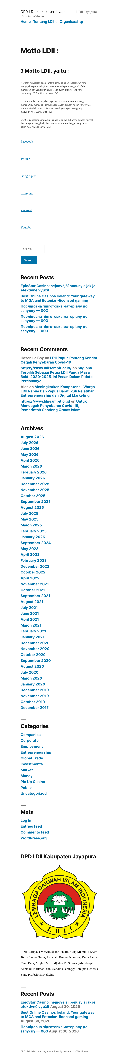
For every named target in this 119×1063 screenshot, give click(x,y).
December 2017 (35, 707)
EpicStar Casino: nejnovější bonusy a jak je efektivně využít (58, 288)
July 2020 (29, 672)
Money (27, 776)
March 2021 (31, 625)
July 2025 (29, 513)
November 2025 (35, 490)
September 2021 (35, 596)
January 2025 (33, 537)
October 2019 (33, 702)
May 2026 (29, 454)
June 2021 (30, 613)
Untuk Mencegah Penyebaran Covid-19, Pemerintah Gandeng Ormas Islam (54, 405)
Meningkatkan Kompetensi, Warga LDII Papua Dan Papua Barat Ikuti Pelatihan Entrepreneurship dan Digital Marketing (58, 391)
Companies (31, 734)
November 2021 (35, 584)
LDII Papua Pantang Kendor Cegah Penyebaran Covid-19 (59, 360)
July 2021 (29, 607)
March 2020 (31, 678)
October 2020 (33, 654)
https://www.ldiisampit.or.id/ (46, 368)
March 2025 (31, 525)
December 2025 (35, 484)
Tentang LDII (43, 21)
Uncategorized (34, 793)
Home (26, 21)
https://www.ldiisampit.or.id (45, 401)
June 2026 (30, 448)
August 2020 (32, 666)
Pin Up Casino (33, 782)
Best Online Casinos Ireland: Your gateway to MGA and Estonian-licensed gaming (58, 298)
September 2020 (36, 660)
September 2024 (36, 543)
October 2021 (33, 590)
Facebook (27, 141)
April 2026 (30, 460)
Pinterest (26, 210)
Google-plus (28, 176)
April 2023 (30, 554)
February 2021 (33, 631)
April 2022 (30, 578)
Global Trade (32, 758)
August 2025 (32, 507)
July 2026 (29, 442)
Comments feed (35, 832)
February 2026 (34, 472)
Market (27, 770)
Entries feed (31, 826)
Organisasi (69, 21)
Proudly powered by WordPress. (71, 1051)
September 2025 (36, 501)
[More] (82, 22)
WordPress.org (34, 838)
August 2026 (32, 437)
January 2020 (33, 684)
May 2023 (29, 549)
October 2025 (33, 496)
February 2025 (34, 531)
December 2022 (35, 566)
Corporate (30, 740)
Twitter (25, 159)
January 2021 (32, 637)
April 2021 (30, 619)
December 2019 (35, 690)
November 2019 (35, 696)
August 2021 (32, 602)
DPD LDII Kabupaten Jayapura (45, 11)
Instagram (27, 193)
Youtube (26, 227)
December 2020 (35, 643)
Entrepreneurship (36, 752)
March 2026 (31, 466)
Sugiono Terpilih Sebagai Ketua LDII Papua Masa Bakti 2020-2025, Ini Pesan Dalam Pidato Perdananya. (57, 374)
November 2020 (35, 649)
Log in (26, 820)
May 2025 (29, 519)
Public (26, 787)
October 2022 (33, 572)
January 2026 (33, 478)
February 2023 (34, 560)
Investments (32, 764)
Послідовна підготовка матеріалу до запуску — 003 (54, 308)
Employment (32, 746)
